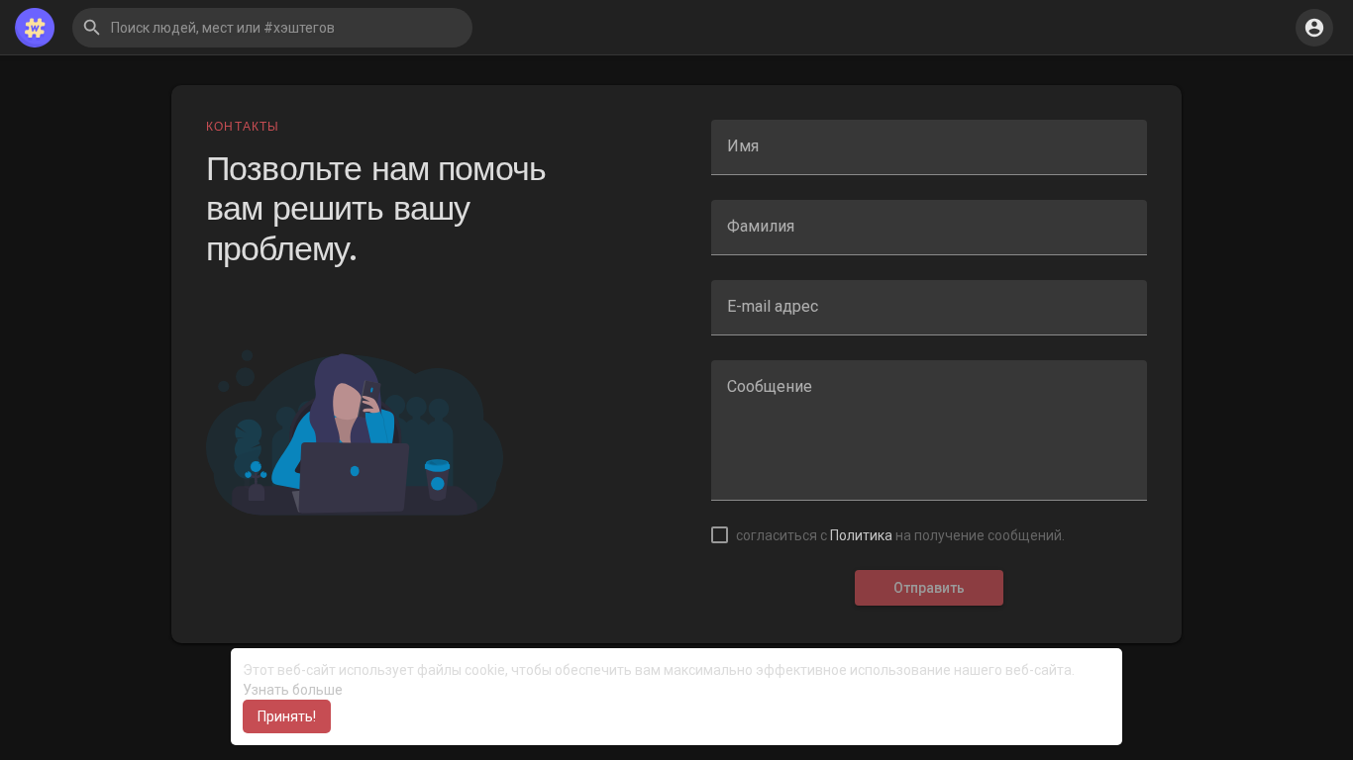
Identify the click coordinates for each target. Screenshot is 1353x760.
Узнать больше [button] (293, 690)
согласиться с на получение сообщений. (900, 535)
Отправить (929, 588)
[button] (272, 28)
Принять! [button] (287, 716)
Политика (861, 535)
